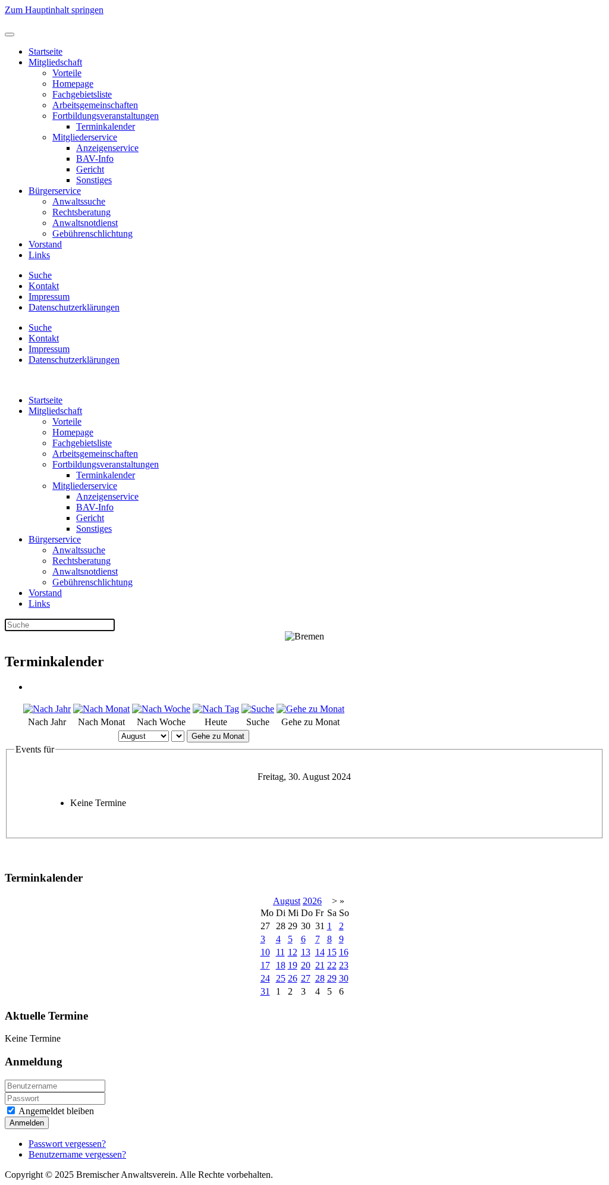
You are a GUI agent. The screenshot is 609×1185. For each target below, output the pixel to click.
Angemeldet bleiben (55, 1111)
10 (265, 952)
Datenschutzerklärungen (74, 307)
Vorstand (45, 244)
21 (320, 965)
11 (280, 952)
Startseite (45, 51)
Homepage (72, 84)
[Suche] (257, 709)
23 (344, 965)
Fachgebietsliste (82, 94)
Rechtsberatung (81, 212)
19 (292, 965)
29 (332, 978)
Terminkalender (105, 126)
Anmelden (27, 1122)
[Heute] (216, 709)
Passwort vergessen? (67, 1144)
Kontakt (44, 286)
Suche (40, 275)
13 (305, 952)
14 (320, 952)
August (286, 901)
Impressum (49, 296)
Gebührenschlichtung (92, 233)
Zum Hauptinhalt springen (54, 10)
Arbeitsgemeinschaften (95, 105)
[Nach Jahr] (47, 709)
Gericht (90, 169)
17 (265, 965)
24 (265, 978)
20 (305, 965)
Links (39, 255)
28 (320, 978)
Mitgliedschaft (55, 62)
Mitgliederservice (84, 137)
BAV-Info (95, 158)
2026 (312, 901)
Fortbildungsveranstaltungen (105, 116)
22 (332, 965)
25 (280, 978)
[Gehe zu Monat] (310, 709)
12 (292, 952)
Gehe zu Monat (218, 736)
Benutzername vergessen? (77, 1154)
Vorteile (66, 73)
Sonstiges (94, 180)
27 (305, 978)
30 (344, 978)
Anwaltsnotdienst (85, 223)
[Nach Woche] (161, 709)
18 (280, 965)
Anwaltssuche (78, 201)
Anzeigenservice (107, 148)
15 (332, 952)
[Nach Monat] (101, 709)
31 (265, 991)
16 (344, 952)
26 (292, 978)
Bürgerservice (55, 191)
